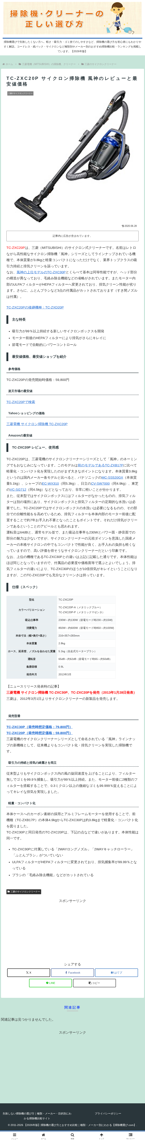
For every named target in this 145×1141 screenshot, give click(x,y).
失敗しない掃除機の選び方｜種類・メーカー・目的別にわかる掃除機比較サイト (37, 1116)
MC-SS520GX (112, 477)
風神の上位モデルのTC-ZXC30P (41, 272)
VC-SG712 (18, 489)
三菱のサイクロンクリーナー (25, 891)
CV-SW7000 (100, 483)
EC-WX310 (50, 483)
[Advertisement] (72, 930)
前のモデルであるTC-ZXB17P (100, 465)
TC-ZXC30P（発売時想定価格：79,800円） (39, 727)
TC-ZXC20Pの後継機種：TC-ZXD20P (35, 307)
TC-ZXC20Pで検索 (20, 402)
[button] (94, 983)
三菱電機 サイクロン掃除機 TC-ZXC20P (37, 424)
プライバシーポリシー (108, 1113)
